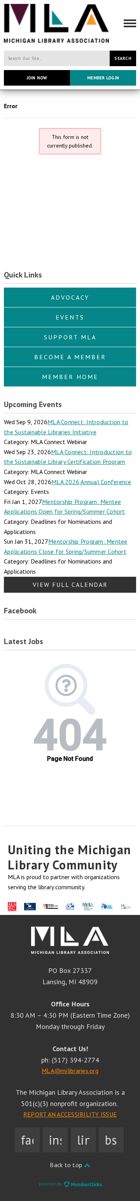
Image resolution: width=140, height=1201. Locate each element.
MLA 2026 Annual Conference (91, 482)
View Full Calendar (70, 584)
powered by (51, 1184)
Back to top (67, 1165)
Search (122, 58)
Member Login (103, 78)
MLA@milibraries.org (70, 1071)
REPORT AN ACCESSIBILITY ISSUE (70, 1114)
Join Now (37, 78)
